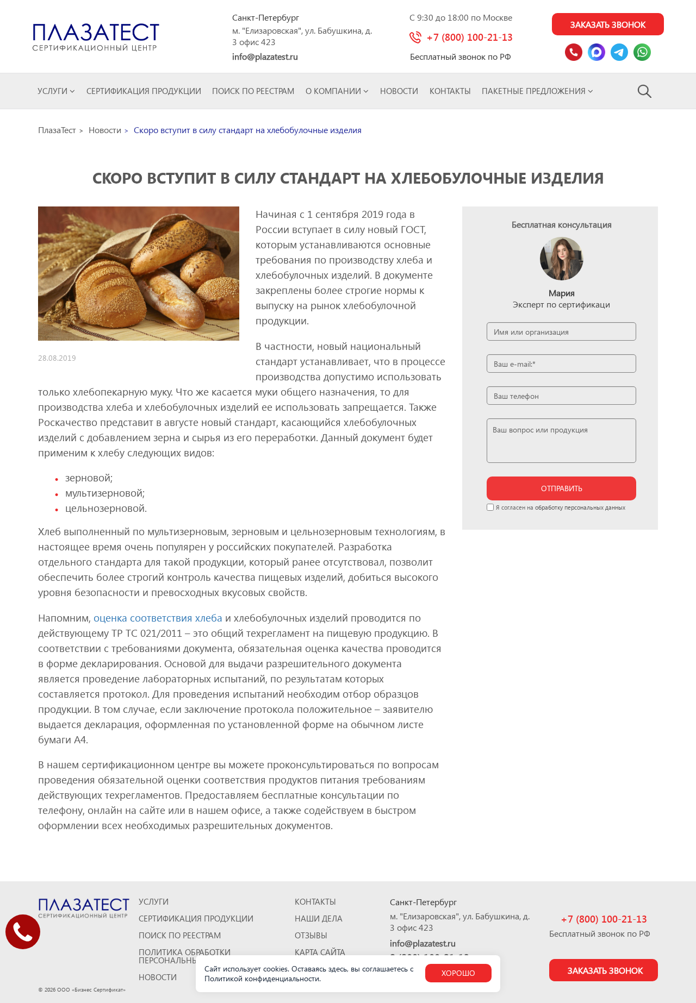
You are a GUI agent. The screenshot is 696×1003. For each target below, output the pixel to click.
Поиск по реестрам (253, 90)
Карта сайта (320, 952)
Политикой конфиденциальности (261, 978)
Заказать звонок (607, 24)
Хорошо (458, 973)
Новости (399, 90)
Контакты (450, 90)
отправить (561, 488)
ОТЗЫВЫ (311, 935)
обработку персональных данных (580, 507)
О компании (334, 90)
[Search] (645, 90)
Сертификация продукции (143, 90)
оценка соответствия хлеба (158, 617)
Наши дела (319, 918)
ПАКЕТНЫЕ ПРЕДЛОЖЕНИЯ (535, 90)
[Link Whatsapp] (642, 52)
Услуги (54, 90)
